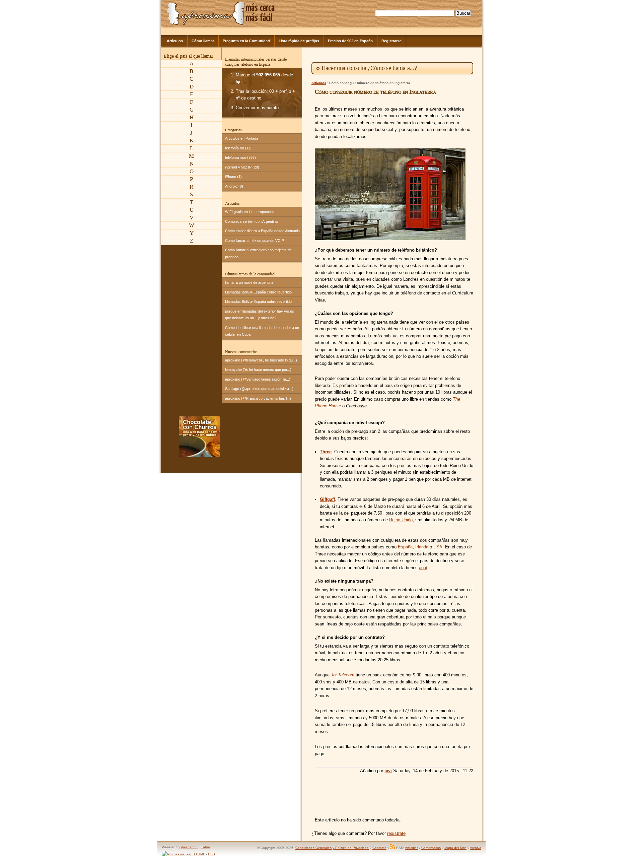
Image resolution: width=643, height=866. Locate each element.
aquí (423, 567)
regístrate (396, 833)
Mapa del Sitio (455, 848)
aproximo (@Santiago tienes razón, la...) (257, 379)
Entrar (205, 847)
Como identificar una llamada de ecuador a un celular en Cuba (262, 331)
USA (437, 546)
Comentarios (431, 848)
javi (388, 770)
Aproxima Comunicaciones (206, 13)
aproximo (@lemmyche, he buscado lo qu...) (261, 360)
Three (326, 451)
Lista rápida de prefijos (299, 41)
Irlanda (421, 546)
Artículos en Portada (241, 138)
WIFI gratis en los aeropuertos (249, 212)
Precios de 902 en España (350, 41)
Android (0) (234, 186)
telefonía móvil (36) (240, 157)
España (405, 546)
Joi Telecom (342, 674)
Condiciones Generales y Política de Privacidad (332, 848)
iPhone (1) (233, 177)
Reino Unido (401, 519)
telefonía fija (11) (238, 148)
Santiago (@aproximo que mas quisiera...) (259, 389)
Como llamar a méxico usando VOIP (254, 241)
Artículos (175, 41)
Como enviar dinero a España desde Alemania (262, 231)
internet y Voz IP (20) (242, 167)
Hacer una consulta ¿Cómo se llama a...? (369, 68)
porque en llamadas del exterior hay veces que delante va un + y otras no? (259, 314)
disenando (189, 847)
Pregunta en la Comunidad (246, 41)
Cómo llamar (203, 41)
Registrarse (391, 41)
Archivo (475, 848)
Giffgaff (327, 499)
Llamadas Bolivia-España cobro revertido (258, 292)
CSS (211, 854)
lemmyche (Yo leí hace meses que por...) (258, 370)
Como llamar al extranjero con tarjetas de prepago (258, 253)
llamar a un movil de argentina (249, 282)
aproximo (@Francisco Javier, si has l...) (258, 398)
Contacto (379, 848)
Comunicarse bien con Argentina (251, 221)
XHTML (199, 854)
